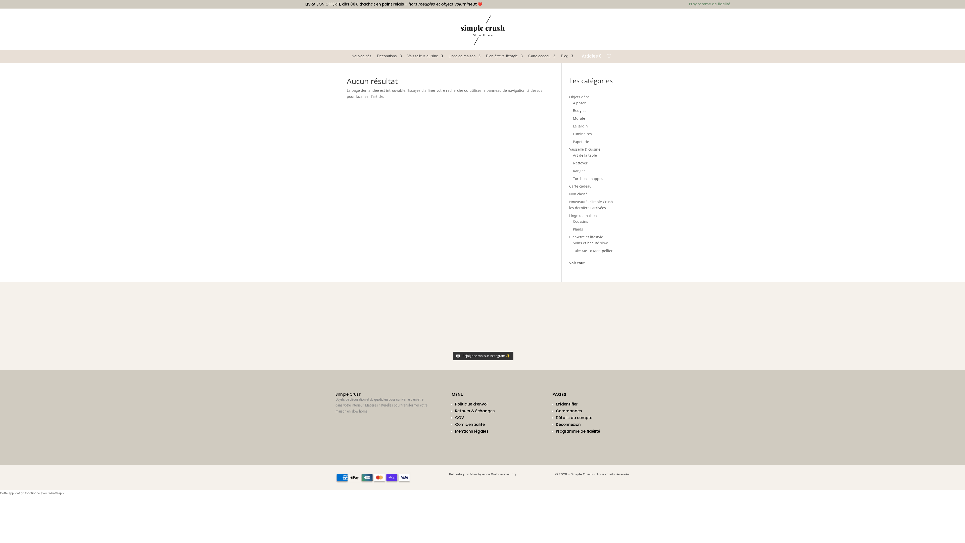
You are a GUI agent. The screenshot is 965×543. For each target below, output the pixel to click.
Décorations (387, 56)
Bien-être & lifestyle (502, 56)
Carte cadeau (539, 56)
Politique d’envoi (471, 404)
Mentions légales (472, 431)
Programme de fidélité (578, 431)
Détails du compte (574, 417)
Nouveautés (361, 56)
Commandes (569, 411)
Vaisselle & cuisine (422, 56)
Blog (564, 56)
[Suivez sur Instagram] (339, 423)
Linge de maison (462, 56)
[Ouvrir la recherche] (609, 56)
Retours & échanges (475, 411)
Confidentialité (470, 424)
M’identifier (567, 404)
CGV (459, 417)
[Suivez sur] (625, 17)
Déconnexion (568, 424)
